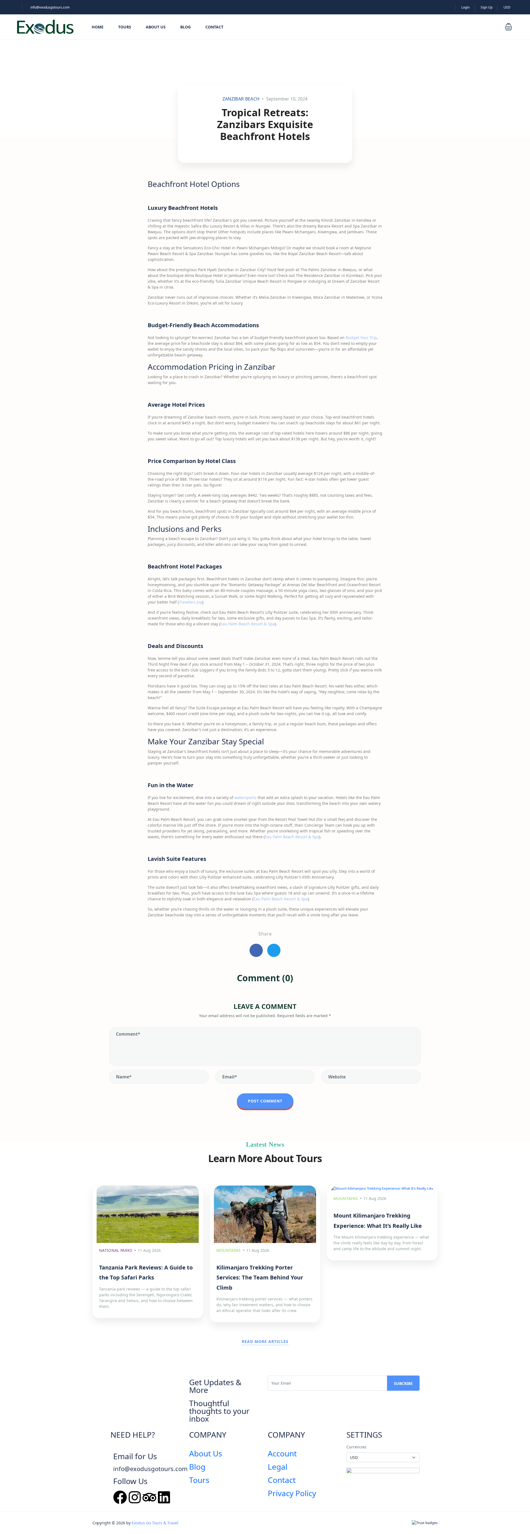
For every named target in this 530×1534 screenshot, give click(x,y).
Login (465, 7)
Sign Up (486, 7)
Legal (277, 1466)
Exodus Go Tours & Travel (155, 1522)
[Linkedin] (164, 1497)
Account (282, 1453)
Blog (185, 27)
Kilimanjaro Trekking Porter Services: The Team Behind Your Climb (259, 1277)
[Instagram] (135, 1497)
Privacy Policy (292, 1493)
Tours (124, 27)
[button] (508, 26)
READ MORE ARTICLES (265, 1341)
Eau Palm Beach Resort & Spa (247, 623)
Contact (214, 27)
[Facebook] (120, 1497)
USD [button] (507, 7)
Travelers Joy (190, 602)
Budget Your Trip (361, 337)
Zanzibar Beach (240, 99)
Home (98, 27)
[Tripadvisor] (149, 1497)
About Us (156, 27)
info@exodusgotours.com (50, 7)
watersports (245, 797)
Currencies (356, 1447)
